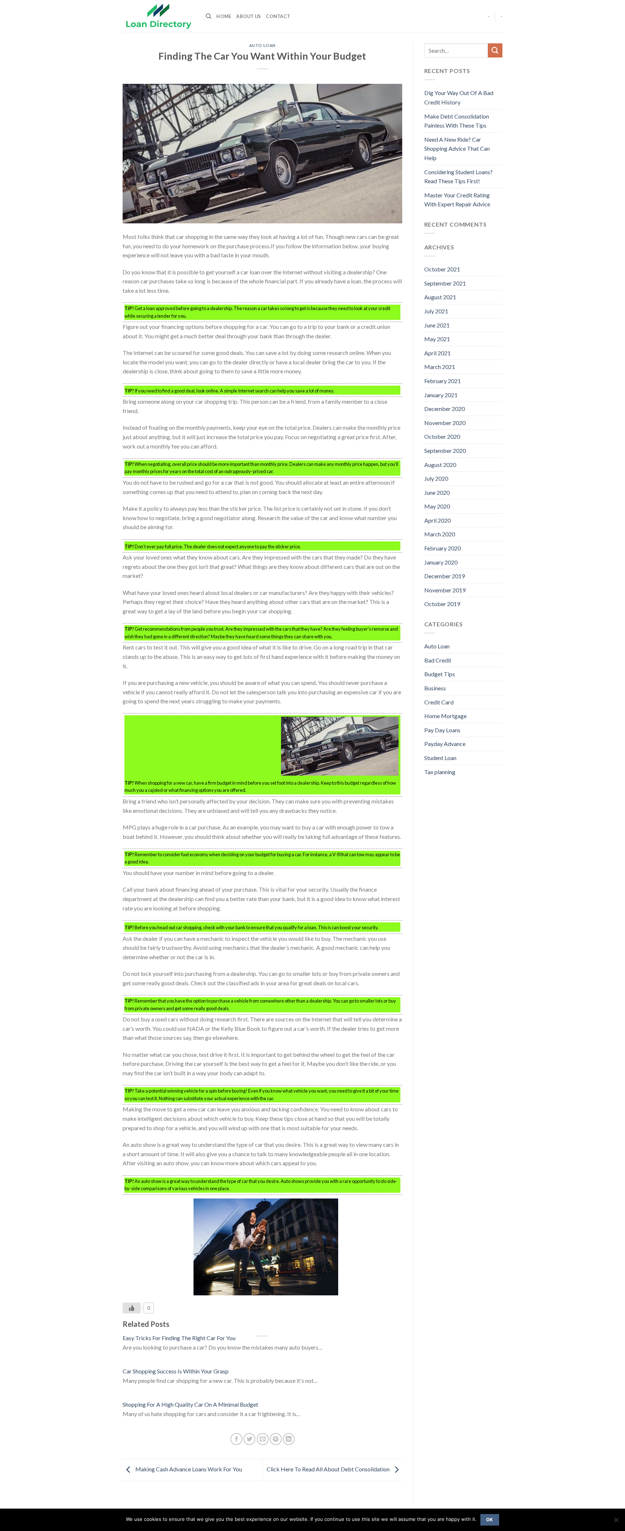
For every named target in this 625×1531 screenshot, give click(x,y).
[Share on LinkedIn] (289, 1439)
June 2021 (437, 325)
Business (435, 688)
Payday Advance (444, 743)
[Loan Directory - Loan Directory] (159, 16)
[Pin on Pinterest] (276, 1439)
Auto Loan (262, 45)
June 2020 (437, 492)
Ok (489, 1519)
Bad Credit (437, 660)
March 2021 (439, 366)
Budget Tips (439, 673)
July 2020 (436, 478)
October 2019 (442, 603)
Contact (278, 16)
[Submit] (495, 50)
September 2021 (445, 283)
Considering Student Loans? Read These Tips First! (458, 176)
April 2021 (437, 352)
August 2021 (440, 296)
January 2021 (441, 394)
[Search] (208, 16)
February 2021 (442, 380)
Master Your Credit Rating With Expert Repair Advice (457, 200)
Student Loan (440, 757)
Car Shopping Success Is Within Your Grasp (176, 1371)
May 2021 (437, 338)
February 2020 (442, 548)
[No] (616, 1522)
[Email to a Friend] (263, 1439)
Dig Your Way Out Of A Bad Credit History (458, 97)
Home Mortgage (445, 715)
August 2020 (440, 464)
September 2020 (445, 450)
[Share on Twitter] (249, 1439)
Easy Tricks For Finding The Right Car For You (179, 1337)
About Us (248, 16)
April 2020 (437, 520)
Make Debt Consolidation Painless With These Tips (456, 121)
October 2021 (442, 269)
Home (223, 16)
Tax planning (439, 771)
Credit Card (439, 702)
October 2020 (442, 436)
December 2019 (444, 575)
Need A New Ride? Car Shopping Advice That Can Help (457, 148)
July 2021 (436, 311)
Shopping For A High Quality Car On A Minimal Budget (190, 1404)
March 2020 (439, 534)
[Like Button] (132, 1308)
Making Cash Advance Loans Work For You (188, 1469)
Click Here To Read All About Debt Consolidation (329, 1469)
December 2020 (444, 408)
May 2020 (437, 506)
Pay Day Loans (442, 729)
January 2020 (441, 562)
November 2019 (444, 590)
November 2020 (444, 422)
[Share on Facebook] (236, 1439)
